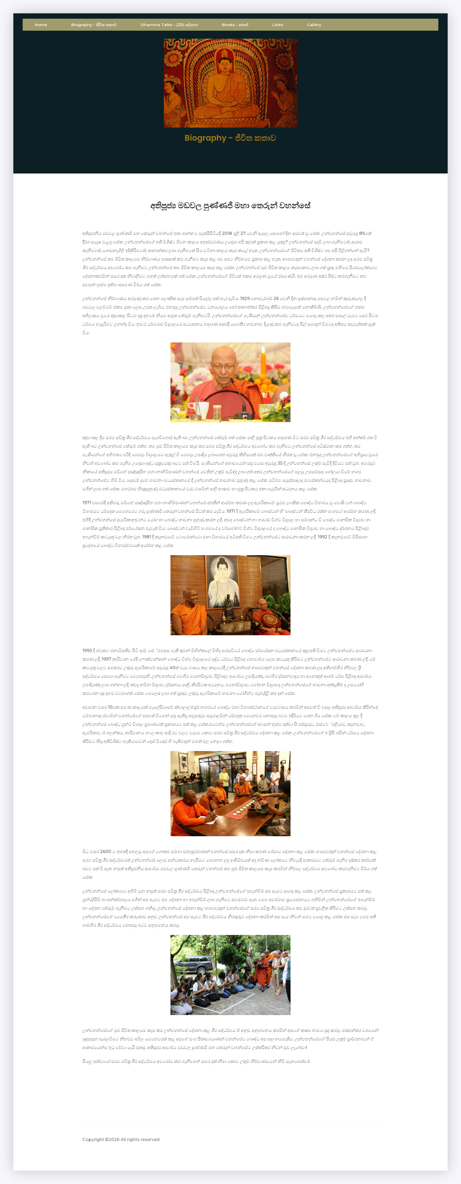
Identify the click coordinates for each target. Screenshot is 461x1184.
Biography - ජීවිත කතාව (94, 24)
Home (41, 24)
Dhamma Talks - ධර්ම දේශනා (169, 24)
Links (277, 24)
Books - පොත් (235, 24)
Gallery (314, 24)
